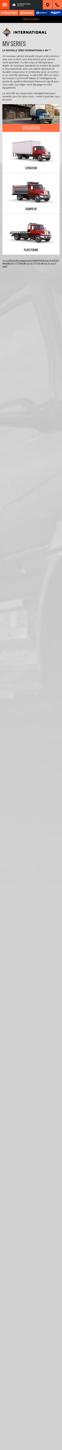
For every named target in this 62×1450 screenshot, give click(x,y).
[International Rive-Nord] (26, 4)
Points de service (31, 19)
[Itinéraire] (47, 4)
